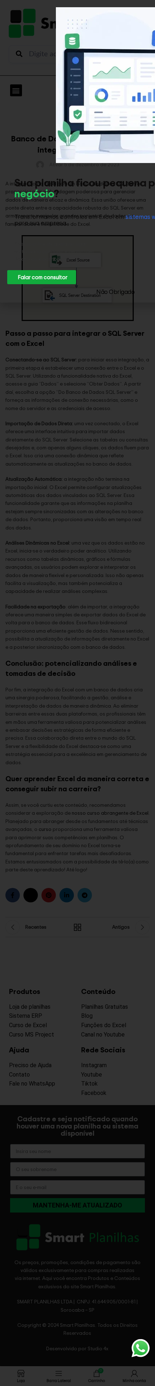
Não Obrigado (115, 291)
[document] (77, 693)
